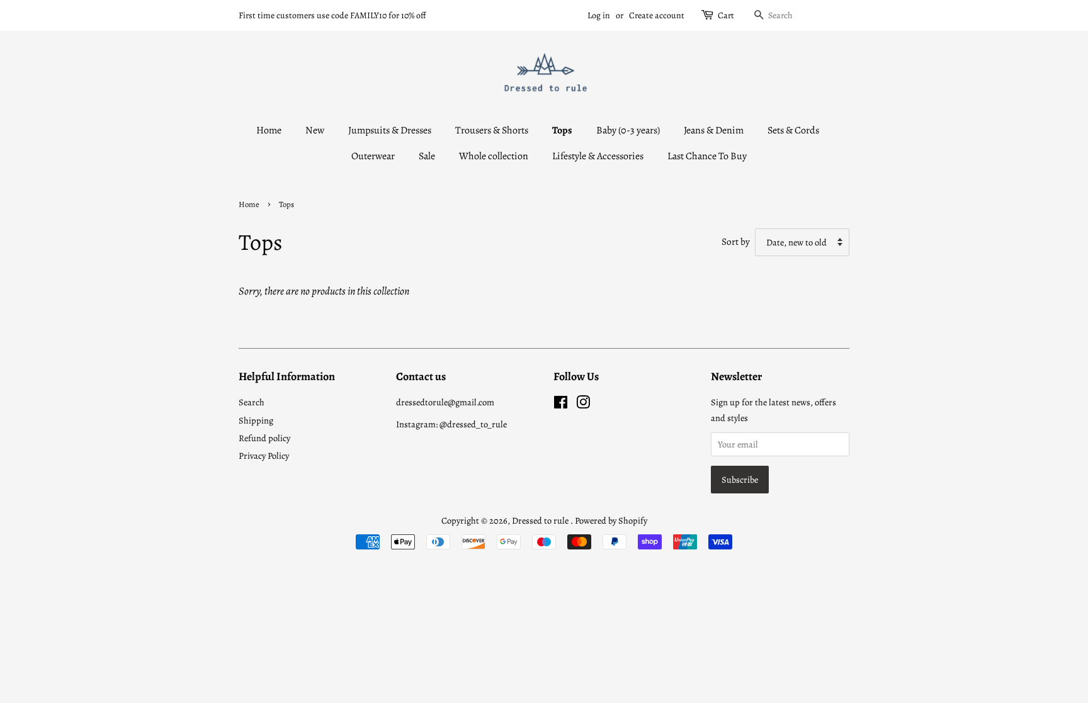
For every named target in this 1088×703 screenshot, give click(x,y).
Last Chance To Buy (707, 156)
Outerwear (373, 156)
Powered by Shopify (611, 520)
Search (251, 402)
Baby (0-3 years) (628, 130)
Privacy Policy (264, 455)
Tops (562, 130)
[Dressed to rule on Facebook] (560, 404)
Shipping (256, 420)
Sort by (736, 241)
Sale (427, 156)
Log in (598, 15)
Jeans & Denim (714, 130)
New (314, 130)
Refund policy (264, 438)
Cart (726, 15)
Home (268, 130)
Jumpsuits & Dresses (389, 130)
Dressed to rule (541, 520)
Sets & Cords (793, 130)
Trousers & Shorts (491, 130)
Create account (656, 15)
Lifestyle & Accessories (597, 156)
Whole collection (493, 156)
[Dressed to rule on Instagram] (583, 404)
